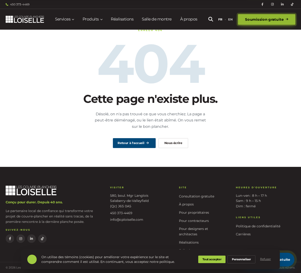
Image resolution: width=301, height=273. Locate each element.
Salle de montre (157, 19)
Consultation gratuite (196, 196)
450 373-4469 (19, 4)
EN (230, 19)
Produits (91, 19)
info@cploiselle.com (126, 219)
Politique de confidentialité (258, 226)
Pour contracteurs (194, 221)
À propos (188, 19)
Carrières (243, 234)
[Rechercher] (210, 19)
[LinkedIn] (282, 4)
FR (220, 19)
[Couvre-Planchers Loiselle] (25, 19)
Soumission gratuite (264, 19)
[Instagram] (272, 4)
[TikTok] (292, 4)
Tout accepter (211, 259)
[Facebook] (262, 4)
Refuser (265, 259)
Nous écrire (173, 143)
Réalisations (122, 19)
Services (62, 19)
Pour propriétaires (194, 212)
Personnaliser (241, 259)
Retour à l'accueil (131, 143)
